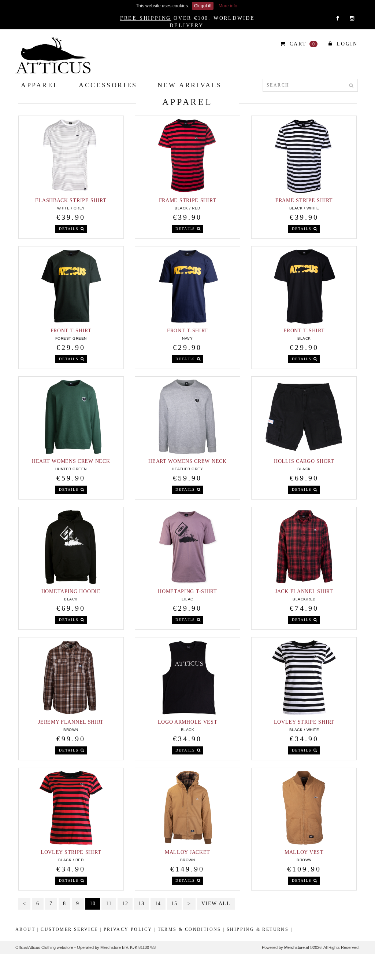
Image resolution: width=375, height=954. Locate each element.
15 (174, 903)
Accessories (108, 85)
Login (346, 44)
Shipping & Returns (258, 929)
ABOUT (25, 929)
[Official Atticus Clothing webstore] (52, 55)
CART (301, 44)
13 (141, 903)
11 (109, 903)
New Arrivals (189, 85)
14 (158, 903)
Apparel (40, 85)
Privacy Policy (128, 929)
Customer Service (69, 929)
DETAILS (70, 229)
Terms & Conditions (189, 929)
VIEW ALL (215, 903)
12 (125, 903)
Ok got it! (202, 5)
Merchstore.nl (296, 947)
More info (228, 5)
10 (93, 903)
